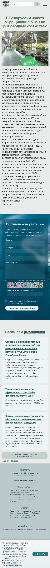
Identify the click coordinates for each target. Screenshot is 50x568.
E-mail (8, 255)
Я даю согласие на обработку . (20, 302)
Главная (5, 461)
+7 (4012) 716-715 (26, 475)
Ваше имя (9, 240)
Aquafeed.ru (25, 526)
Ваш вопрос (11, 263)
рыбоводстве (34, 332)
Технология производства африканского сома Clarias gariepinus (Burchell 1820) (20, 392)
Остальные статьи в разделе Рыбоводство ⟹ (24, 455)
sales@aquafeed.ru (32, 235)
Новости (15, 461)
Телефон (10, 248)
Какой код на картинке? (18, 290)
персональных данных (15, 303)
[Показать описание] (17, 280)
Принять (40, 554)
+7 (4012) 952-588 (19, 473)
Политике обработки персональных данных (12, 548)
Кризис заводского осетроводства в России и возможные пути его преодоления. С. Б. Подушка (24, 419)
